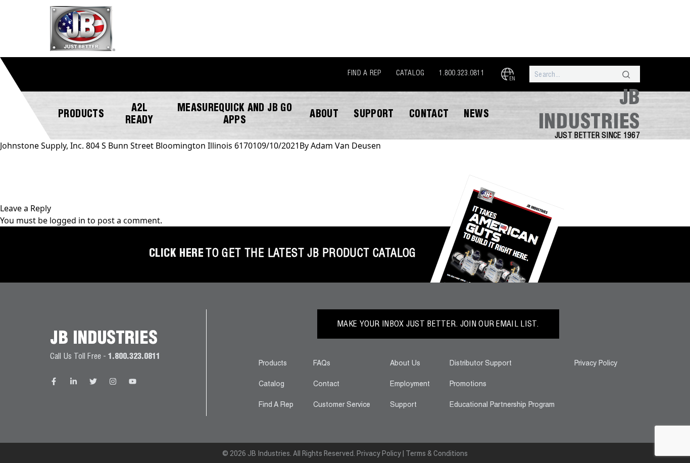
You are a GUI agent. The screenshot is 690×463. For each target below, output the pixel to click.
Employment (410, 384)
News (476, 115)
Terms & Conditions (437, 453)
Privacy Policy (595, 363)
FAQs (321, 363)
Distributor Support (481, 363)
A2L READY (139, 115)
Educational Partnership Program (502, 405)
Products (81, 115)
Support (374, 115)
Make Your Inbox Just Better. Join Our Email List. (438, 325)
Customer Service (341, 405)
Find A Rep (364, 73)
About (324, 115)
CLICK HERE (176, 254)
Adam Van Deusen (346, 145)
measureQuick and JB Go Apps (234, 115)
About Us (405, 363)
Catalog (410, 73)
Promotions (468, 384)
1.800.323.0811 (461, 73)
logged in (67, 220)
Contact (429, 115)
